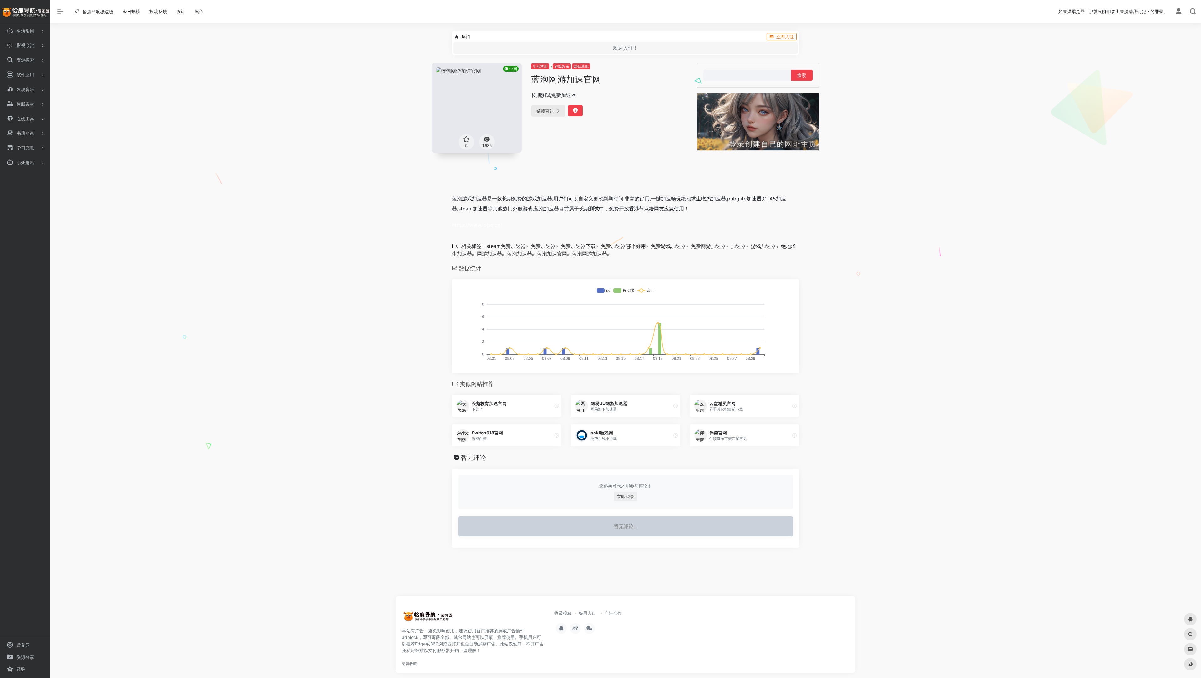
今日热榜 (131, 11)
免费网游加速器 (708, 246)
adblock (410, 637)
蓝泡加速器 (519, 253)
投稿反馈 (158, 11)
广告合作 (613, 613)
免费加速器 (543, 246)
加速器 (738, 246)
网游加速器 (489, 253)
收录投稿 (563, 613)
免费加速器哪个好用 (623, 246)
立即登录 (625, 496)
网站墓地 (581, 66)
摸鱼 (199, 11)
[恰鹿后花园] (430, 618)
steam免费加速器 (506, 246)
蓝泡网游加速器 (589, 253)
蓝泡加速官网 (552, 253)
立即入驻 (785, 36)
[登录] (1178, 12)
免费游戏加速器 (668, 246)
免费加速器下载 (578, 246)
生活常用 (540, 66)
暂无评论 (473, 457)
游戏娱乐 (561, 66)
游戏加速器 (763, 246)
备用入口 (587, 613)
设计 (180, 11)
